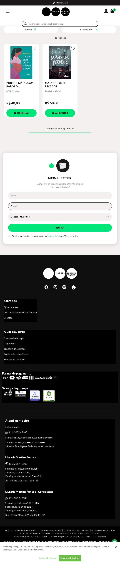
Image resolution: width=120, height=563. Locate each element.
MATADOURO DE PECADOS (55, 84)
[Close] (116, 547)
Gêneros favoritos (20, 216)
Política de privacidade (16, 354)
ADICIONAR (23, 113)
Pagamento (10, 343)
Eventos (8, 317)
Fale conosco (12, 426)
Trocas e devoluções (14, 348)
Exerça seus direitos (14, 359)
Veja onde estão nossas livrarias (20, 312)
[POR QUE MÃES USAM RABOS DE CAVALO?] (21, 62)
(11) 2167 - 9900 (18, 463)
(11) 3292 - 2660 (18, 432)
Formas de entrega (14, 338)
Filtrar (28, 29)
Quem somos (11, 306)
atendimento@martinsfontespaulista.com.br (26, 437)
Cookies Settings (47, 558)
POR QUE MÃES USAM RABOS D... (19, 84)
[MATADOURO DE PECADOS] (60, 62)
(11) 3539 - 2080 (18, 498)
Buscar (25, 24)
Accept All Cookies (69, 558)
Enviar (60, 227)
